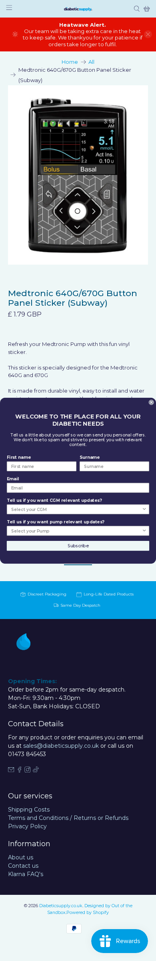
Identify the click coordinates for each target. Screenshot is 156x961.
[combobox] (76, 509)
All (91, 62)
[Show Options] (144, 509)
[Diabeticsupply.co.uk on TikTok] (36, 770)
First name (19, 457)
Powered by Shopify (87, 912)
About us (20, 857)
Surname (90, 457)
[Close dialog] (151, 402)
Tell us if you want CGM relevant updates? (54, 500)
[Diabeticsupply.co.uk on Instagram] (27, 770)
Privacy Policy (27, 826)
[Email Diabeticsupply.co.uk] (11, 770)
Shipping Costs (29, 809)
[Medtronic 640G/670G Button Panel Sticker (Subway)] (78, 175)
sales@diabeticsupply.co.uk (61, 745)
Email (13, 478)
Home (70, 62)
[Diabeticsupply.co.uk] (78, 8)
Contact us (23, 865)
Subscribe (78, 545)
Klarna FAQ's (25, 874)
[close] (148, 34)
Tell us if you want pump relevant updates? (55, 521)
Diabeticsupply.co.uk (60, 905)
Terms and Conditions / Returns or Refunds (68, 817)
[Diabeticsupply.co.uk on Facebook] (19, 770)
